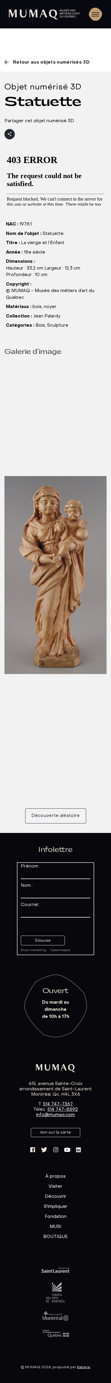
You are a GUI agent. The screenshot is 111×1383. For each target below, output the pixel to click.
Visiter (55, 1186)
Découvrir (55, 1197)
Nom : (27, 886)
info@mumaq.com (55, 1115)
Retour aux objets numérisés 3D (51, 62)
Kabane (83, 1367)
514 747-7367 (58, 1104)
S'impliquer (55, 1207)
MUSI (55, 1227)
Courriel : (30, 905)
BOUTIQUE (55, 1237)
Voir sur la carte (55, 1132)
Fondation (56, 1217)
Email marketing (33, 950)
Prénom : (30, 866)
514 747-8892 (62, 1110)
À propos (55, 1176)
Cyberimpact (60, 950)
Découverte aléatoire (55, 816)
